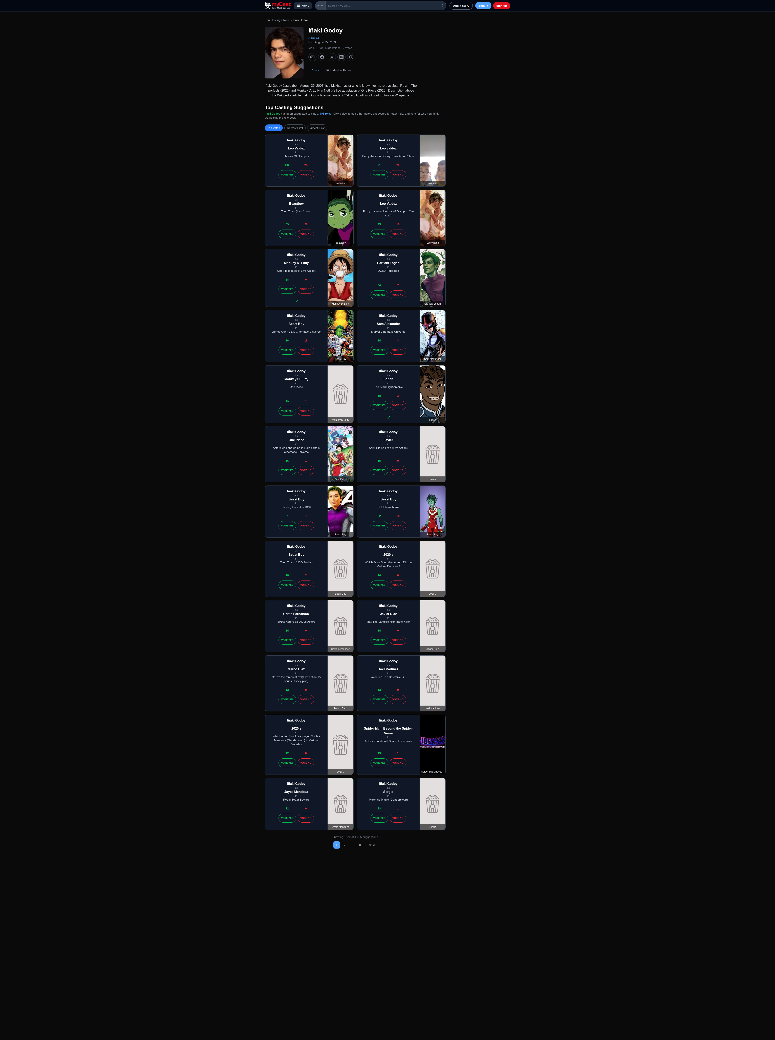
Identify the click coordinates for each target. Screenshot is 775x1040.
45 (379, 224)
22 (306, 224)
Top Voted (273, 127)
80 (360, 845)
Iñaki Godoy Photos (338, 70)
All (318, 5)
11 (305, 340)
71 (379, 165)
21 (287, 516)
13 (287, 689)
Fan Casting (272, 20)
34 (379, 285)
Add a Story (461, 5)
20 (398, 165)
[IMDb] (341, 57)
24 (379, 340)
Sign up (501, 5)
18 (379, 395)
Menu (305, 5)
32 (379, 516)
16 (287, 460)
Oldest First (317, 127)
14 (379, 575)
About (315, 70)
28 (306, 165)
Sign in (483, 5)
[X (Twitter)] (332, 57)
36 (287, 340)
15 (379, 460)
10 (398, 224)
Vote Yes (287, 174)
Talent (286, 20)
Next (372, 845)
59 (287, 224)
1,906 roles (324, 113)
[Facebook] (322, 57)
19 (287, 401)
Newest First (295, 127)
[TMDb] (351, 57)
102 (287, 165)
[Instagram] (312, 57)
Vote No (305, 174)
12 (287, 753)
